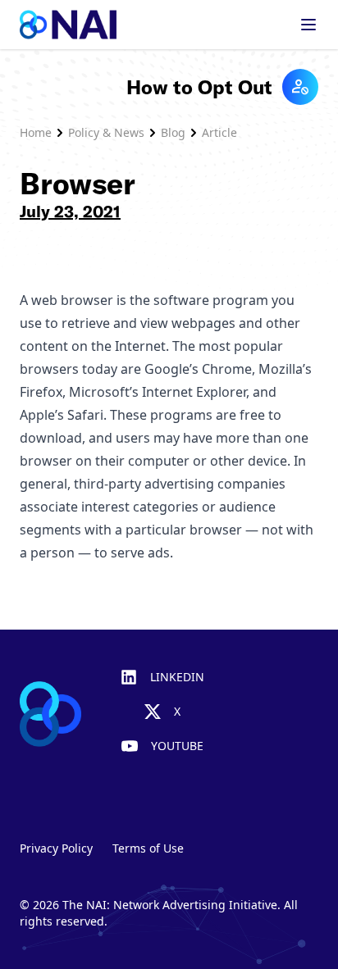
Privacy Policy (56, 848)
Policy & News (106, 132)
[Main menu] (308, 24)
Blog (173, 132)
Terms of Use (148, 848)
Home (36, 132)
